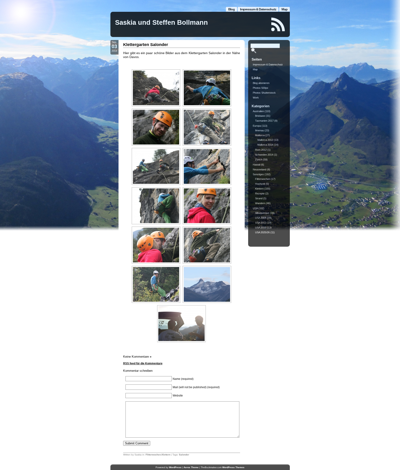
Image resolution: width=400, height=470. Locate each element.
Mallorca (260, 135)
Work (256, 97)
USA (255, 208)
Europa (257, 125)
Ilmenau (259, 130)
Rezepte (260, 193)
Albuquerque (262, 213)
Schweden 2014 (264, 154)
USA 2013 (260, 222)
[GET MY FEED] (278, 24)
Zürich (258, 159)
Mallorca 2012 (265, 139)
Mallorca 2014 (265, 144)
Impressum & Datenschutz (258, 9)
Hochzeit (260, 183)
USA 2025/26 (262, 232)
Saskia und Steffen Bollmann (161, 22)
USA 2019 (260, 227)
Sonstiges (258, 174)
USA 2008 (260, 217)
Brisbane (260, 115)
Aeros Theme (191, 467)
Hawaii (256, 164)
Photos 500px (260, 87)
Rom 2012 (261, 149)
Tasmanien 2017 (264, 120)
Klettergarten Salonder (145, 44)
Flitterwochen (153, 454)
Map (284, 9)
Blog (231, 9)
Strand (258, 198)
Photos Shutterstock (264, 92)
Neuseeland (259, 169)
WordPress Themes (233, 467)
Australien (258, 111)
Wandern (260, 203)
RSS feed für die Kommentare (142, 363)
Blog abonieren (261, 83)
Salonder (184, 454)
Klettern (166, 454)
